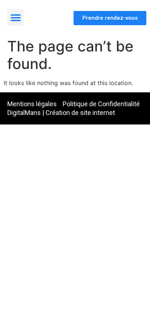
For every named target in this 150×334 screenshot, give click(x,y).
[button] (15, 17)
